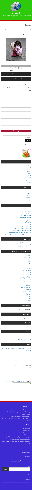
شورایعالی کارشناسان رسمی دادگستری (22, 230)
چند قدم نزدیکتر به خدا (26, 266)
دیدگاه (29, 90)
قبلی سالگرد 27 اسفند (16, 74)
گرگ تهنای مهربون (27, 291)
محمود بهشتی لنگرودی (26, 287)
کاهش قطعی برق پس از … (25, 244)
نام (30, 109)
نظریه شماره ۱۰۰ (11, 409)
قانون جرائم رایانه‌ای (26, 226)
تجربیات (29, 173)
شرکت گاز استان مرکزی (25, 217)
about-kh (29, 182)
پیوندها (29, 177)
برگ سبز (29, 169)
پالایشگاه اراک (28, 222)
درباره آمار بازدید (26, 452)
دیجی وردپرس (8, 485)
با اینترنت (16, 12)
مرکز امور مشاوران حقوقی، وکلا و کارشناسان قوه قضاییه (18, 234)
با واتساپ (29, 200)
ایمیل (29, 116)
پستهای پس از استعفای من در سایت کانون (20, 439)
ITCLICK (29, 268)
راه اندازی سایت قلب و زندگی (24, 339)
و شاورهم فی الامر (16, 78)
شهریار (11, 70)
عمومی (5, 29)
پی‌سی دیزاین (28, 257)
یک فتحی (29, 279)
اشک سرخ (28, 296)
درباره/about (28, 165)
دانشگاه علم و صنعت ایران (25, 213)
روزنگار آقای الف (27, 270)
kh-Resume (28, 180)
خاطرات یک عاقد (27, 285)
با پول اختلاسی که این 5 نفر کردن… (23, 246)
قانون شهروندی (27, 224)
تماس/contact (28, 179)
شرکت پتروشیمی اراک (26, 215)
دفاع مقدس (28, 289)
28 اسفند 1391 (13, 29)
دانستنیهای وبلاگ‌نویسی (26, 281)
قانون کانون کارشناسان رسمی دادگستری (22, 228)
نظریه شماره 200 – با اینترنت (23, 409)
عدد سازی (12, 416)
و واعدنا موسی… (27, 292)
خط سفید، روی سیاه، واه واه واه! (23, 243)
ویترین (29, 175)
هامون (29, 261)
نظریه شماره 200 (26, 428)
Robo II (29, 298)
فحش (30, 335)
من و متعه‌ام (28, 264)
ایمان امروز (28, 255)
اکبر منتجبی (28, 263)
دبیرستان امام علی (27, 209)
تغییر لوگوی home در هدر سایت (23, 432)
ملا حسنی (29, 276)
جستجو (28, 466)
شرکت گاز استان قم (26, 221)
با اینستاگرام (28, 197)
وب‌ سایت (28, 123)
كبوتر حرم (29, 272)
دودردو (29, 283)
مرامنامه (29, 171)
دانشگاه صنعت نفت (26, 219)
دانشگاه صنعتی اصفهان (26, 211)
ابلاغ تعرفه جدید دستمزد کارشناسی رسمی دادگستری (18, 436)
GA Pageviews (27, 456)
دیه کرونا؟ (29, 337)
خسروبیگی (26, 29)
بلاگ (30, 167)
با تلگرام (29, 195)
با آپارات (29, 199)
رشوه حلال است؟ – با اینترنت (23, 411)
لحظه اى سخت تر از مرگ (24, 430)
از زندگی (29, 259)
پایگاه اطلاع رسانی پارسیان (25, 294)
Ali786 (29, 300)
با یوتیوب (29, 193)
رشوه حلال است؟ (26, 434)
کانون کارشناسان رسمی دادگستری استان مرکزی (20, 232)
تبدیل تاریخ (27, 479)
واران (30, 274)
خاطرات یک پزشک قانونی (25, 278)
